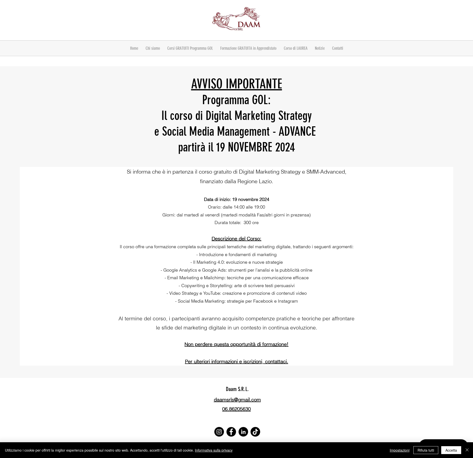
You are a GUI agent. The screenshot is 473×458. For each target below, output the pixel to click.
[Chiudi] (467, 450)
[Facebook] (231, 432)
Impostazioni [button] (399, 450)
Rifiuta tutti (426, 450)
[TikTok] (255, 432)
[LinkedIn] (243, 432)
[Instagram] (219, 432)
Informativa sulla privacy (214, 450)
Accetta (451, 450)
